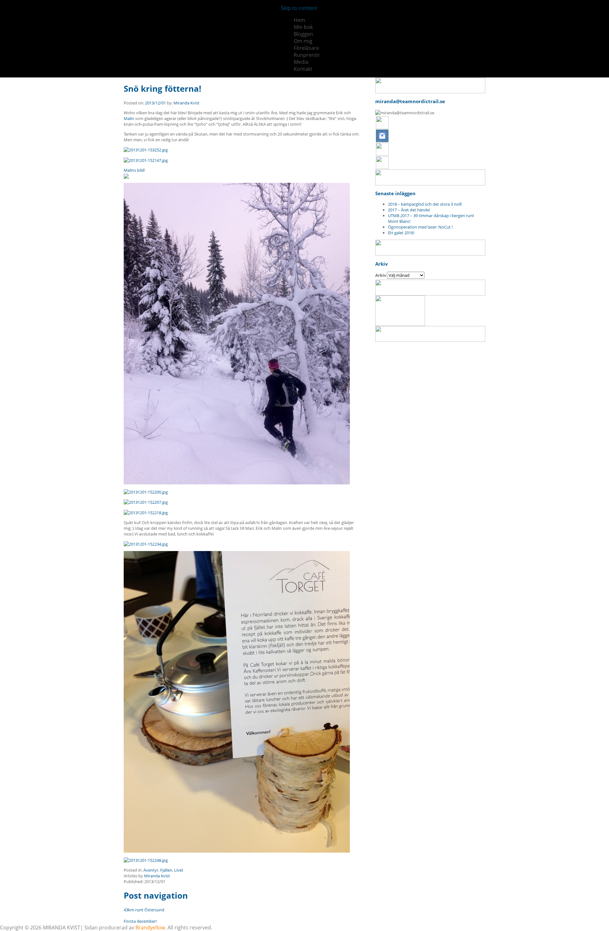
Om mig (303, 40)
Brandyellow (150, 927)
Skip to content (299, 7)
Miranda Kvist (187, 103)
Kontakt (303, 68)
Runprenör (307, 54)
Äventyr (150, 870)
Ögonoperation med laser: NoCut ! (420, 227)
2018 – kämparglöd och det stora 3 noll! (425, 204)
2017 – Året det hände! (409, 210)
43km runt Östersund (144, 910)
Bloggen (303, 33)
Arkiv (380, 275)
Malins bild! (134, 170)
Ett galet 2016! (401, 233)
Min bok (303, 26)
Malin (129, 118)
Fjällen (166, 870)
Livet (178, 870)
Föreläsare (306, 47)
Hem (299, 20)
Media (301, 61)
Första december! (140, 921)
